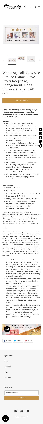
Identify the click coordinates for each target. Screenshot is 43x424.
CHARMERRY (23, 417)
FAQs (6, 372)
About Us (7, 366)
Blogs (6, 361)
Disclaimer (8, 378)
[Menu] (39, 7)
